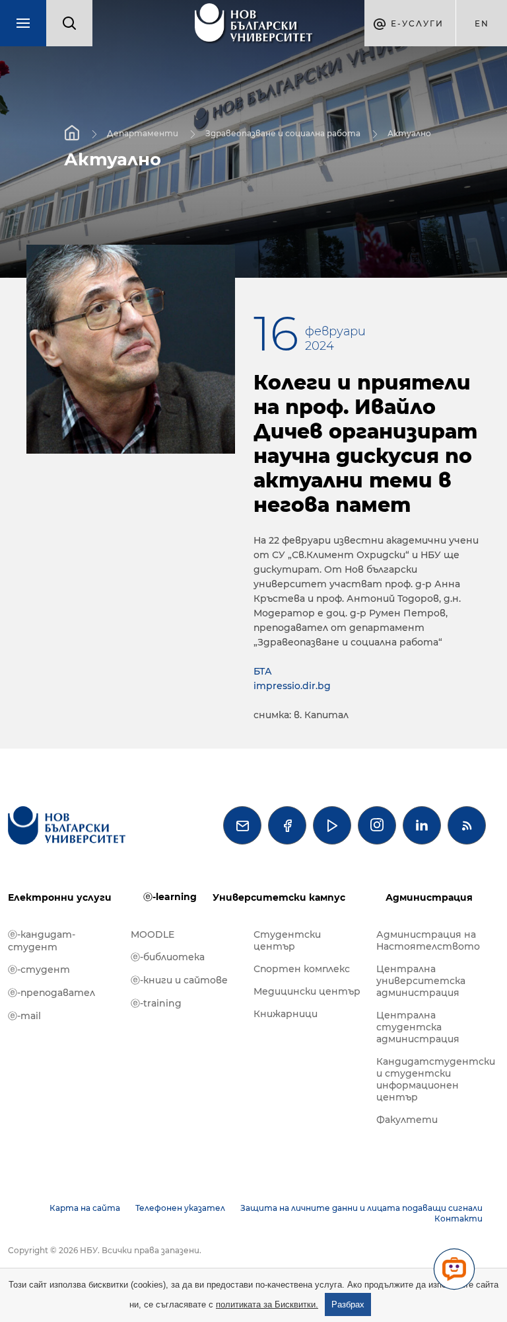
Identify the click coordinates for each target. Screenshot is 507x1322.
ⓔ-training (156, 1003)
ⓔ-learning (170, 897)
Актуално (409, 133)
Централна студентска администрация (417, 1027)
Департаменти (142, 133)
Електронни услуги (60, 897)
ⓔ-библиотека (168, 957)
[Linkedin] (422, 825)
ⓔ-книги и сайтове (179, 980)
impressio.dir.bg (292, 686)
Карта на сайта (85, 1208)
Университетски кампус (279, 897)
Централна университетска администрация (420, 981)
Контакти (458, 1218)
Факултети (407, 1120)
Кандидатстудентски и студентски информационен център (431, 1079)
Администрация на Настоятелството (428, 940)
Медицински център (307, 991)
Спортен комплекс (302, 969)
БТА (263, 671)
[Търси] (69, 23)
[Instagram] (377, 825)
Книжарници (286, 1014)
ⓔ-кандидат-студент (41, 941)
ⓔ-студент (39, 969)
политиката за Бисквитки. (267, 1304)
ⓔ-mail (24, 1016)
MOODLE (152, 934)
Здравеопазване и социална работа (282, 133)
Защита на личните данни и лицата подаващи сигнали (361, 1208)
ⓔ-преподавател (51, 993)
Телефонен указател (180, 1208)
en (482, 23)
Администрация (429, 897)
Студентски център (287, 940)
